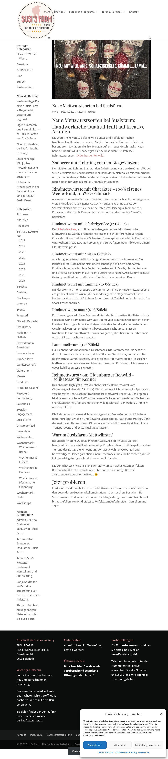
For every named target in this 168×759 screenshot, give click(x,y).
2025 (81, 111)
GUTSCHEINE (25, 70)
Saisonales (23, 404)
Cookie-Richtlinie (105, 752)
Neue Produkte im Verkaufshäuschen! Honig (28, 148)
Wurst (23, 58)
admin (21, 520)
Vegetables (23, 431)
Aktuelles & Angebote (82, 12)
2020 (22, 252)
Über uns (59, 12)
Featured (22, 315)
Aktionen (22, 214)
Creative (22, 304)
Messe (21, 376)
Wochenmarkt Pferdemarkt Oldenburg (28, 482)
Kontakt (134, 12)
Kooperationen (26, 353)
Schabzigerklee (66, 229)
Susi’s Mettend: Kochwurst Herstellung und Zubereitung (27, 567)
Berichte (22, 286)
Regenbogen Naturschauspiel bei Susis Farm (27, 614)
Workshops (24, 503)
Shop (47, 25)
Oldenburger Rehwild (90, 155)
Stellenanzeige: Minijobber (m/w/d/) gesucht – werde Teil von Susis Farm (27, 167)
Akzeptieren (95, 745)
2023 (22, 263)
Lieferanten (24, 370)
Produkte (90, 111)
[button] (161, 714)
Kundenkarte (25, 359)
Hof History (24, 327)
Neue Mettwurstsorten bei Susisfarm (87, 105)
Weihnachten (25, 87)
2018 (22, 240)
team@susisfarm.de (123, 654)
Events (21, 309)
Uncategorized (26, 425)
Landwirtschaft (26, 364)
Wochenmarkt (25, 443)
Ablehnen (120, 745)
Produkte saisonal (28, 388)
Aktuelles (22, 220)
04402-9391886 (120, 675)
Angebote (23, 225)
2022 (22, 258)
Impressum (143, 752)
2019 (22, 246)
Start (47, 12)
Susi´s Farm (24, 420)
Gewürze (22, 64)
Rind (19, 76)
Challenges (23, 298)
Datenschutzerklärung (126, 752)
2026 (22, 281)
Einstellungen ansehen (148, 745)
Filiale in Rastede (27, 321)
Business (22, 292)
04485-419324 (131, 666)
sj (58, 111)
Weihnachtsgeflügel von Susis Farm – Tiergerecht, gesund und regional (28, 110)
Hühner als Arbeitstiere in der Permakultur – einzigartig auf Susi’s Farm (28, 191)
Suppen (21, 81)
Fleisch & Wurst (26, 54)
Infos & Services (112, 12)
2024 (22, 269)
